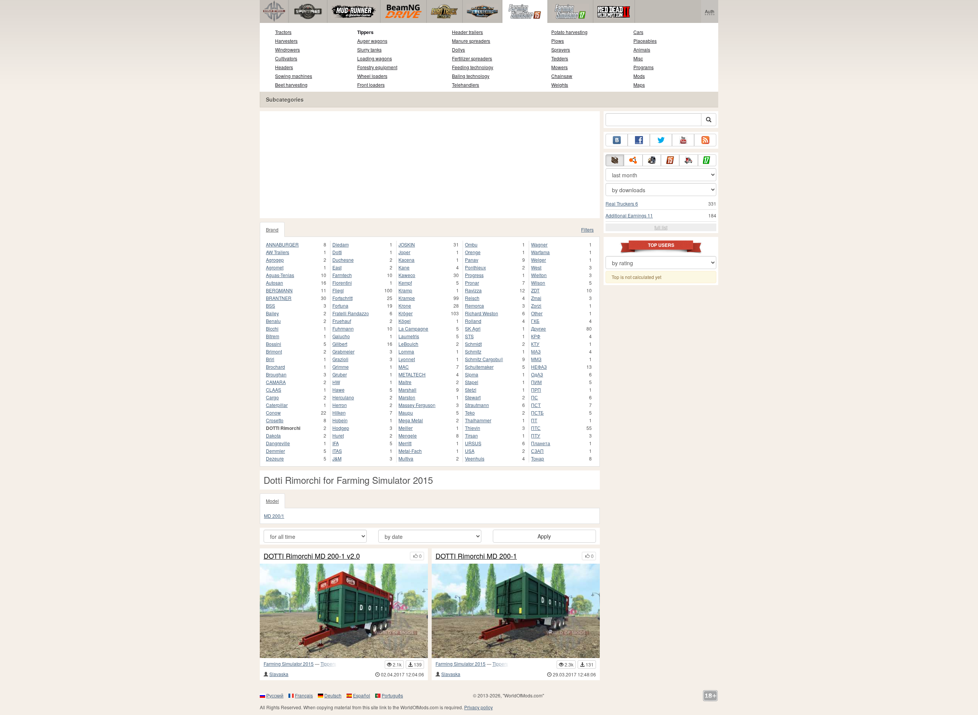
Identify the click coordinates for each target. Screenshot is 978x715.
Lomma (406, 351)
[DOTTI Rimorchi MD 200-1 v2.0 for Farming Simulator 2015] (344, 611)
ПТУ (535, 435)
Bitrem (272, 336)
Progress (474, 275)
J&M (337, 458)
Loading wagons (374, 58)
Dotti (337, 252)
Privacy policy (478, 707)
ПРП (536, 389)
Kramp (405, 290)
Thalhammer (478, 420)
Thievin (472, 428)
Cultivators (286, 58)
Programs (643, 67)
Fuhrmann (343, 328)
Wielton (539, 275)
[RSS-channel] (705, 140)
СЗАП (537, 450)
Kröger (405, 313)
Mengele (407, 435)
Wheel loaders (372, 76)
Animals (641, 49)
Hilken (339, 412)
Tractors (283, 32)
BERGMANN (279, 290)
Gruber (339, 374)
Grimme (340, 366)
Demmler (275, 450)
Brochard (275, 366)
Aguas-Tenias (280, 275)
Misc (638, 58)
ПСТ (536, 405)
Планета (540, 443)
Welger (538, 259)
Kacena (406, 259)
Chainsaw (561, 76)
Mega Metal (410, 420)
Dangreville (278, 443)
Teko (470, 412)
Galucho (341, 336)
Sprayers (560, 49)
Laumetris (408, 336)
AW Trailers (277, 252)
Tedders (559, 58)
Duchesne (343, 259)
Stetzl (470, 389)
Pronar (472, 282)
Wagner (539, 244)
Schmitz (473, 351)
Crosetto (274, 420)
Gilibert (339, 343)
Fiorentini (342, 282)
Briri (270, 359)
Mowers (559, 67)
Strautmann (477, 405)
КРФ (535, 336)
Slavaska (278, 674)
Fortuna (340, 305)
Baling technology (470, 76)
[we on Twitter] (661, 140)
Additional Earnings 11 (629, 215)
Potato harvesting (569, 32)
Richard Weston (481, 313)
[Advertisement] (430, 164)
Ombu (471, 244)
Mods (639, 76)
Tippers (365, 32)
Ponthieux (475, 267)
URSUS (473, 443)
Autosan (274, 282)
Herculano (343, 397)
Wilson (538, 282)
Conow (273, 412)
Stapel (471, 382)
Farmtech (342, 275)
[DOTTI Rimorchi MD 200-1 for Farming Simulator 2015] (516, 611)
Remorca (474, 305)
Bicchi (272, 328)
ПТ (534, 420)
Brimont (274, 351)
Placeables (645, 40)
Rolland (473, 321)
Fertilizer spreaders (472, 58)
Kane (404, 267)
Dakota (273, 435)
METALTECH (412, 374)
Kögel (404, 321)
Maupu (405, 412)
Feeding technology (472, 67)
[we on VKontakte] (617, 140)
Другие (538, 328)
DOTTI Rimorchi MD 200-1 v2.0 (312, 556)
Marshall (407, 389)
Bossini (273, 343)
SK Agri (473, 328)
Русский (274, 695)
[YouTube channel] (683, 140)
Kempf (405, 282)
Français (304, 695)
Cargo (272, 397)
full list (660, 227)
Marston (406, 397)
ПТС (536, 428)
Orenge (473, 252)
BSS (270, 305)
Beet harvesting (291, 84)
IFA (335, 443)
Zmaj (536, 298)
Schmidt (473, 343)
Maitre (404, 382)
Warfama (540, 252)
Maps (639, 84)
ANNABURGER (282, 244)
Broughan (276, 374)
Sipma (471, 374)
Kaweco (406, 275)
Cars (638, 32)
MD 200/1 (274, 515)
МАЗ (536, 351)
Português (392, 695)
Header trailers (467, 32)
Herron (339, 405)
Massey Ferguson (417, 405)
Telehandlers (465, 84)
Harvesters (286, 40)
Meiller (405, 428)
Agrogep (275, 259)
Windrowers (287, 49)
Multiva (405, 458)
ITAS (337, 450)
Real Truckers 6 (622, 203)
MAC (403, 366)
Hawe (338, 389)
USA (469, 450)
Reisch (472, 298)
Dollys (458, 49)
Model (272, 501)
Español (361, 695)
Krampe (406, 298)
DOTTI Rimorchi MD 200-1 (476, 556)
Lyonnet (406, 359)
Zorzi (536, 305)
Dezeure (275, 458)
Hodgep (340, 428)
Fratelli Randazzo (350, 313)
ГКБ (535, 321)
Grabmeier (343, 351)
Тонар (537, 458)
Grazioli (340, 359)
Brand (272, 229)
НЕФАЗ (539, 366)
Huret (338, 435)
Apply (544, 536)
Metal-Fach (410, 450)
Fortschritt (342, 298)
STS (469, 336)
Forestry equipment (377, 67)
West (536, 267)
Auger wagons (372, 40)
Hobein (340, 420)
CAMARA (276, 382)
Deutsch (333, 695)
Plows (557, 40)
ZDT (535, 290)
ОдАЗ (537, 374)
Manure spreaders (471, 40)
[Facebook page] (639, 140)
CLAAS (273, 389)
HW (336, 382)
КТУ (535, 343)
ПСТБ (537, 412)
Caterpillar (277, 405)
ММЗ (536, 359)
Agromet (274, 267)
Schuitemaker (479, 366)
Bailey (272, 313)
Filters (587, 229)
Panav (471, 259)
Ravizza (473, 290)
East (337, 267)
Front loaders (371, 84)
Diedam (340, 244)
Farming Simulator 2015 (289, 663)
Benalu (273, 321)
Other (536, 313)
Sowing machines (293, 76)
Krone (404, 305)
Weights (559, 84)
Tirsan (471, 435)
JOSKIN (406, 244)
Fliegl (338, 290)
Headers (284, 67)
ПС (534, 397)
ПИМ (536, 382)
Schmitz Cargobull (484, 359)
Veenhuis (474, 458)
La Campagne (413, 328)
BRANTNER (278, 298)
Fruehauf (341, 321)
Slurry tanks (369, 49)
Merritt (404, 443)
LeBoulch (408, 343)
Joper (404, 252)
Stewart (473, 397)
